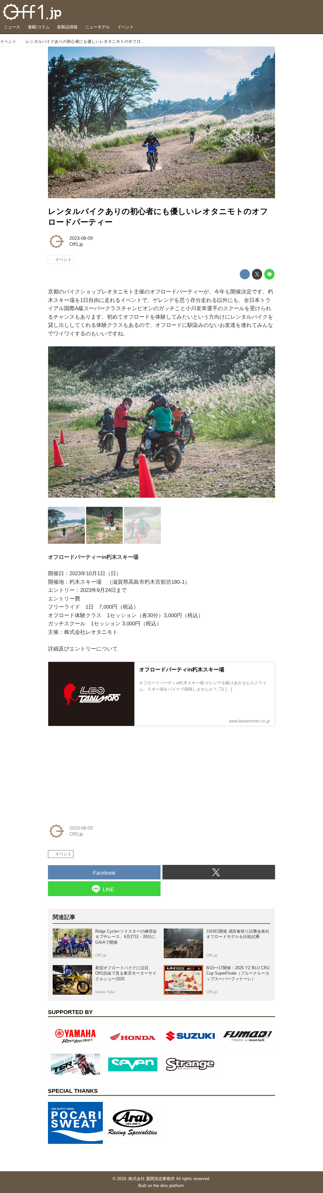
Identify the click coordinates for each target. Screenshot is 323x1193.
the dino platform (168, 1185)
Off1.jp (76, 244)
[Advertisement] (95, 771)
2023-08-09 (81, 238)
